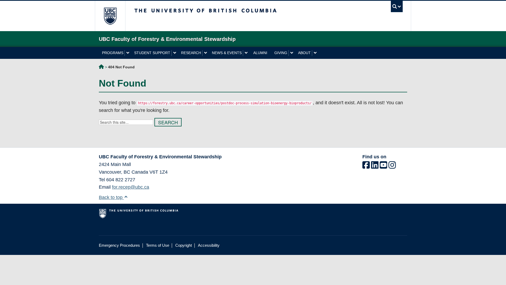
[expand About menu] (315, 53)
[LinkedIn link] (374, 166)
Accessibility (209, 245)
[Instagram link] (392, 166)
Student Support (152, 53)
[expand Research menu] (205, 53)
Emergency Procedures (119, 245)
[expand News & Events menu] (246, 53)
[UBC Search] (397, 6)
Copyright (183, 245)
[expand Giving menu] (291, 53)
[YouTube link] (383, 166)
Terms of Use (157, 245)
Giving (280, 53)
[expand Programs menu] (127, 53)
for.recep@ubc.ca (130, 187)
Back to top (111, 197)
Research (191, 53)
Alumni (260, 53)
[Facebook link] (366, 166)
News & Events (227, 53)
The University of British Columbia (110, 16)
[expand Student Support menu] (174, 53)
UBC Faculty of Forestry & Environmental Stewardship (101, 67)
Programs (112, 53)
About (304, 53)
